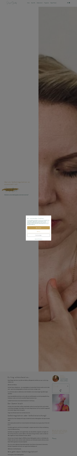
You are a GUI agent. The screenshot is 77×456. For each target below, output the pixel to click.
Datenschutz (36, 239)
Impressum (40, 239)
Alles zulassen (38, 227)
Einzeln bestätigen (38, 235)
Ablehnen (38, 231)
